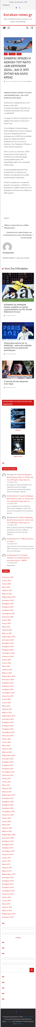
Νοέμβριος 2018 (7, 884)
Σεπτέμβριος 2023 (8, 693)
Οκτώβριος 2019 (7, 848)
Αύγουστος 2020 (7, 815)
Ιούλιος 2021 (6, 778)
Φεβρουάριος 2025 (8, 637)
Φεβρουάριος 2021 (8, 795)
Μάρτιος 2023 (7, 712)
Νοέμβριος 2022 (7, 726)
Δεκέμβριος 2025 (8, 604)
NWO (6, 54)
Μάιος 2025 (6, 627)
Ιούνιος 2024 (6, 663)
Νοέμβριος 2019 (7, 844)
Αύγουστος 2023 (7, 696)
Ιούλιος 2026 (6, 580)
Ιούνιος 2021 (6, 782)
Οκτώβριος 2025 (7, 610)
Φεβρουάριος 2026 (8, 597)
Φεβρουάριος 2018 (8, 914)
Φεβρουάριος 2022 (8, 755)
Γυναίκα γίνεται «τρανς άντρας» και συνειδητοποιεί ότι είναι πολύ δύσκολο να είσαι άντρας (17, 235)
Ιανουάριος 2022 (8, 759)
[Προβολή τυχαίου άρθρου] (32, 28)
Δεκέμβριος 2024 (8, 643)
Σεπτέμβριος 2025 (8, 613)
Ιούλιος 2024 (6, 660)
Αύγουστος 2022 (7, 736)
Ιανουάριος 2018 (8, 917)
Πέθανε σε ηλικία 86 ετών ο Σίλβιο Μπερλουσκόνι (16, 226)
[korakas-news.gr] (4, 28)
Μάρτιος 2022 (7, 752)
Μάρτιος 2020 (7, 831)
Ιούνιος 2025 (6, 623)
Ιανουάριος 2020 (8, 838)
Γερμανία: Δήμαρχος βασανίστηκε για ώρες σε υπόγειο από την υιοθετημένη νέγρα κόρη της (20, 477)
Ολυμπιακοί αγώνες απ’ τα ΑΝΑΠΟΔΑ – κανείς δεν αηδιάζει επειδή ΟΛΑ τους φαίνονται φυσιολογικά (18, 346)
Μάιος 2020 (6, 825)
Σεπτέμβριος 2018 (8, 891)
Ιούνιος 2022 (6, 742)
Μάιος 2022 (6, 745)
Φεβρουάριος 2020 (8, 835)
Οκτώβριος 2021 (7, 769)
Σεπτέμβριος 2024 (8, 653)
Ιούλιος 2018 (6, 897)
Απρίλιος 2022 (7, 749)
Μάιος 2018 (6, 904)
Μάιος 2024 (6, 666)
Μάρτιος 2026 (7, 594)
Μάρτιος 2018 (7, 910)
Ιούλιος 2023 (6, 699)
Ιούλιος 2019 (6, 858)
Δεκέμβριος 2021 (8, 762)
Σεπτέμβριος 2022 (8, 732)
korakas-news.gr (18, 14)
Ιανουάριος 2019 (8, 877)
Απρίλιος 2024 (7, 670)
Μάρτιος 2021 (7, 792)
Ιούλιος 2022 (6, 739)
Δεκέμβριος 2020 (8, 802)
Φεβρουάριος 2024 (8, 676)
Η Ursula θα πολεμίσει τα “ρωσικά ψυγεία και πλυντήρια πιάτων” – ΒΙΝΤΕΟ (18, 557)
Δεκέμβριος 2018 (8, 881)
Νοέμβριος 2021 (7, 765)
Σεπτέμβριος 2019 (8, 851)
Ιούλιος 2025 (6, 620)
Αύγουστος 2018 (7, 894)
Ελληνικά (18, 430)
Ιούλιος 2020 (6, 818)
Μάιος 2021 (6, 785)
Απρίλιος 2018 (7, 907)
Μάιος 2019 (6, 864)
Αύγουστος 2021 (7, 775)
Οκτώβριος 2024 (7, 650)
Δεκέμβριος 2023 (8, 683)
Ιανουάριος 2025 (8, 640)
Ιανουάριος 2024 (8, 679)
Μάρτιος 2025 (7, 633)
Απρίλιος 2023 (7, 709)
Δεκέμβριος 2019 (8, 841)
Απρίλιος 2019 (7, 868)
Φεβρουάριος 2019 (8, 874)
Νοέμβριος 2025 (7, 607)
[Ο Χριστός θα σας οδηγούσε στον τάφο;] (18, 362)
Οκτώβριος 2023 (7, 689)
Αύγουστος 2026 (7, 577)
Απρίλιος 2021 (7, 788)
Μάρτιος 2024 (7, 673)
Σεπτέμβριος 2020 (8, 811)
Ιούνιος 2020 (6, 821)
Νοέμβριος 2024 (7, 646)
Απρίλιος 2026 (7, 590)
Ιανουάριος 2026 (8, 600)
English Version (18, 456)
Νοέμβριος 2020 (7, 805)
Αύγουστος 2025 (7, 617)
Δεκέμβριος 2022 (8, 722)
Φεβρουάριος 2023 (8, 716)
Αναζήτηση (32, 970)
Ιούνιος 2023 (6, 703)
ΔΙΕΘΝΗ (19, 54)
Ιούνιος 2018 (6, 901)
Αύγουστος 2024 (7, 656)
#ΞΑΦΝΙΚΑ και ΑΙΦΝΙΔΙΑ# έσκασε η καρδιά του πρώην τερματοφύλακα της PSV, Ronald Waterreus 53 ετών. (18, 308)
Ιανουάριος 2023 (8, 719)
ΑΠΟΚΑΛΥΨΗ (12, 54)
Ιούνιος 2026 (6, 584)
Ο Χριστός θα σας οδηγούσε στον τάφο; (16, 382)
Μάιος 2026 (6, 587)
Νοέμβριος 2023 (7, 686)
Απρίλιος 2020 (7, 828)
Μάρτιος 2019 (7, 871)
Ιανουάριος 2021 (8, 798)
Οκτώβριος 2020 (7, 808)
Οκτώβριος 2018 (7, 887)
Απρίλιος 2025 (7, 630)
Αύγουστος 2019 (7, 854)
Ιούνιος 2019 (6, 861)
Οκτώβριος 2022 (7, 729)
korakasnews (19, 81)
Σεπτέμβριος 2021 (8, 772)
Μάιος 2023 (6, 706)
